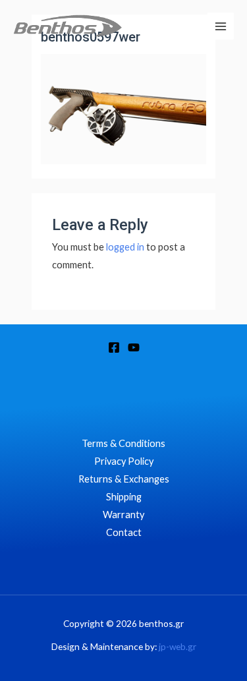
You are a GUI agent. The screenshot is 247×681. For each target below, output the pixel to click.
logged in (125, 246)
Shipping (124, 496)
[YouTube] (134, 347)
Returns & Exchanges (123, 479)
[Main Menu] (220, 26)
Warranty (123, 514)
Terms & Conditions (123, 443)
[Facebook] (114, 347)
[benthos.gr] (67, 26)
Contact (124, 532)
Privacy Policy (123, 461)
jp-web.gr (177, 646)
